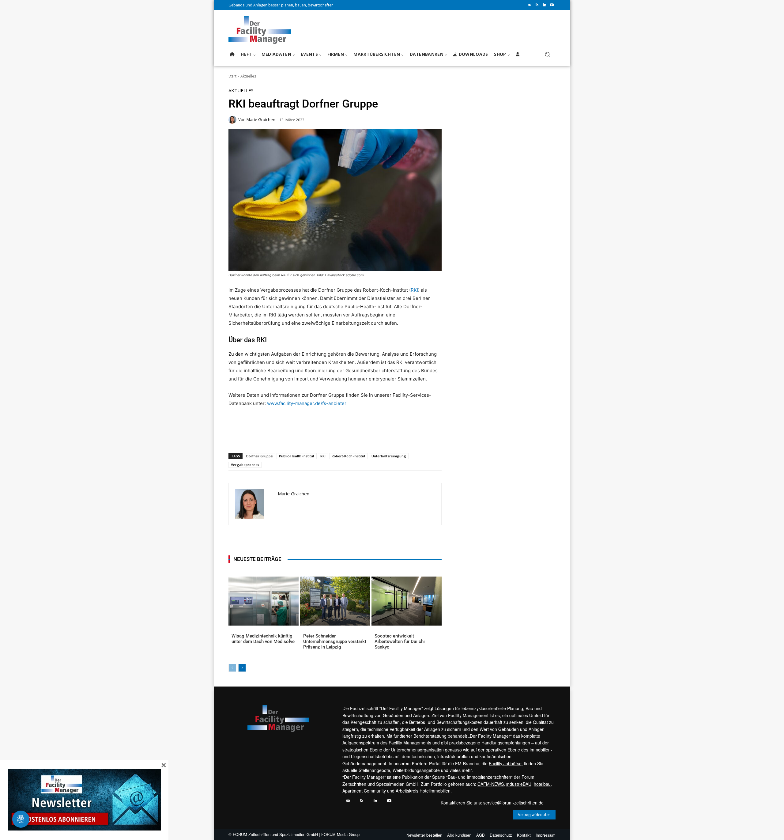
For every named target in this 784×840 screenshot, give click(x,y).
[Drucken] (316, 437)
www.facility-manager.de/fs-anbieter (306, 403)
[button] (547, 54)
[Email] (302, 437)
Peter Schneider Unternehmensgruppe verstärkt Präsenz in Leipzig (334, 641)
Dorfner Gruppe (259, 456)
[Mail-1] (529, 5)
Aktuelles (248, 76)
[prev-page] (232, 668)
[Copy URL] (330, 437)
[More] (344, 437)
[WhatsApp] (273, 437)
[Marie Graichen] (233, 120)
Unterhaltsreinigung (388, 456)
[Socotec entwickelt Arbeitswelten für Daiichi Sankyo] (406, 601)
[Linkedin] (544, 5)
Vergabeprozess (245, 464)
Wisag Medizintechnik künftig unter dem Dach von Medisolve (263, 638)
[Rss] (537, 5)
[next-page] (242, 668)
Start (232, 76)
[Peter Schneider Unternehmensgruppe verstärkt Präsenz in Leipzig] (335, 601)
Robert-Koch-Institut (348, 456)
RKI (414, 290)
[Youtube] (552, 5)
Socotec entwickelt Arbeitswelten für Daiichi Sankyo (400, 641)
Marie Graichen (261, 120)
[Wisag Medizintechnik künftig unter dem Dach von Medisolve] (263, 601)
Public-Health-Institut (296, 456)
